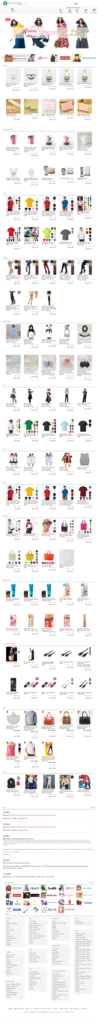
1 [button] (46, 52)
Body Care (55, 952)
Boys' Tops (32, 931)
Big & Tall (32, 984)
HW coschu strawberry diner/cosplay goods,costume (13, 468)
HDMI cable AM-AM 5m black (67, 662)
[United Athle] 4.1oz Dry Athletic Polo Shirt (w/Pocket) (84, 243)
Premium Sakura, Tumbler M (82, 178)
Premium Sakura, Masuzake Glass (47, 178)
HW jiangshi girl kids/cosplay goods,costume (46, 404)
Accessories (33, 982)
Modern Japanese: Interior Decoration (60, 996)
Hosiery (8, 971)
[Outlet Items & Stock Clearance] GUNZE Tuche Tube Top (13, 758)
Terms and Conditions (20, 1008)
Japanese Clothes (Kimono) (11, 939)
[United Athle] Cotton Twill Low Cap (48, 534)
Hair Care (55, 955)
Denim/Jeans (10, 930)
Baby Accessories (11, 986)
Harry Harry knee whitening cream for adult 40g (83, 599)
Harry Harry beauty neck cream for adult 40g (66, 599)
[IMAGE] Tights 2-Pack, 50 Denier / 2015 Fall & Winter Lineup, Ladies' (31, 277)
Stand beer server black (29, 662)
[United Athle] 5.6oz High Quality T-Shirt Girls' (83, 213)
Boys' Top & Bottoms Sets (37, 936)
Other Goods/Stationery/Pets (59, 971)
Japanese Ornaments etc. (60, 987)
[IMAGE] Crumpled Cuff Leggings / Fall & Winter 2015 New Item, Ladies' (13, 308)
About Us (11, 1008)
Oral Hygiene (56, 963)
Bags (53, 921)
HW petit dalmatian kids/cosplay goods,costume (12, 404)
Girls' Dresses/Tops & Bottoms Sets (35, 926)
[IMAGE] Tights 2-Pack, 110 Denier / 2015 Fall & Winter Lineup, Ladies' (65, 277)
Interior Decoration (57, 976)
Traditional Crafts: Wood (82, 943)
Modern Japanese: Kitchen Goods (60, 992)
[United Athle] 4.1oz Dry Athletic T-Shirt (30, 242)
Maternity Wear (11, 988)
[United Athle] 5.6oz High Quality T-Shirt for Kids (13, 435)
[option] (49, 32)
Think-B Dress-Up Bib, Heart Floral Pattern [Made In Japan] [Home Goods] (67, 372)
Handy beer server (11, 662)
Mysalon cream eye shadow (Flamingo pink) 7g (67, 630)
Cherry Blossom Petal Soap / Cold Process (48, 114)
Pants (8, 927)
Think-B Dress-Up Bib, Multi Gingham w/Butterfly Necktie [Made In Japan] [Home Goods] (84, 372)
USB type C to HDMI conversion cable (12, 693)
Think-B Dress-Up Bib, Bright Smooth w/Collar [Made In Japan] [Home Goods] (13, 372)
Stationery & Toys (80, 989)
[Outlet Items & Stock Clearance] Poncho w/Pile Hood (13, 727)
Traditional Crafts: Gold (82, 952)
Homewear (9, 967)
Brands (54, 959)
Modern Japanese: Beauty (83, 976)
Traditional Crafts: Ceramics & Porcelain (81, 938)
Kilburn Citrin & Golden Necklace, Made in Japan (67, 566)
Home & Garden (80, 983)
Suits (7, 932)
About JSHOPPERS (64, 1008)
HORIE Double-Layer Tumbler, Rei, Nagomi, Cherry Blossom (13, 149)
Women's (9, 918)
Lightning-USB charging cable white (67, 693)
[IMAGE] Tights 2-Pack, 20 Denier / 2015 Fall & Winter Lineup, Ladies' (13, 277)
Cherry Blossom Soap (66, 114)
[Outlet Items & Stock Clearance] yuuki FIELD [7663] (84, 727)
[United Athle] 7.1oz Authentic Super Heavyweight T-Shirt (83, 502)
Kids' (31, 918)
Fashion (77, 985)
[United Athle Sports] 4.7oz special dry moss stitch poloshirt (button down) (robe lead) (49, 213)
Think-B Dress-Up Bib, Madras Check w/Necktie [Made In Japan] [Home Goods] (48, 372)
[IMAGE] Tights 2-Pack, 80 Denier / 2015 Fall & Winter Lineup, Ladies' (49, 277)
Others (8, 944)
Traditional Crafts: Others (82, 958)
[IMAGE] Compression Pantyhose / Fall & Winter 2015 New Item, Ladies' (31, 308)
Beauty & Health (56, 945)
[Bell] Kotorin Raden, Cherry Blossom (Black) (30, 85)
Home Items (56, 974)
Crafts (77, 931)
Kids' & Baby (79, 923)
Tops (7, 921)
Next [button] (95, 58)
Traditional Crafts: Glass (82, 954)
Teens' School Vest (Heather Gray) (83, 468)
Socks (8, 969)
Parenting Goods (11, 994)
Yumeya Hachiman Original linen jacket (83, 790)
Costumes (55, 989)
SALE (77, 918)
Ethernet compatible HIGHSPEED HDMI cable (48, 663)
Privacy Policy (29, 1008)
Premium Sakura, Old (66, 178)
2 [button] (49, 52)
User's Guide (77, 1008)
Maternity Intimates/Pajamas (12, 991)
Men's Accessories (58, 934)
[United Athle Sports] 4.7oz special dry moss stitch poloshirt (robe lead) (13, 213)
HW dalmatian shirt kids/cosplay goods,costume (65, 404)
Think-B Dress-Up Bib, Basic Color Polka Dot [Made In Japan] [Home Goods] (84, 341)
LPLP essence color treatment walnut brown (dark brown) (31, 599)
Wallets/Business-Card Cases (59, 924)
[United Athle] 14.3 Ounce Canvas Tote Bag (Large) (12, 566)
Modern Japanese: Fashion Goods (83, 969)
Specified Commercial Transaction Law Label (43, 1008)
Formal (8, 934)
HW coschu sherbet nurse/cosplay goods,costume (48, 468)
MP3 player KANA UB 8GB (48, 693)
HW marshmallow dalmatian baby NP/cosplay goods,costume (65, 341)
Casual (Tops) (33, 971)
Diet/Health (55, 957)
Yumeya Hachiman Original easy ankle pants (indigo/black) (30, 791)
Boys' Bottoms (33, 934)
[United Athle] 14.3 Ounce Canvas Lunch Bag (30, 566)
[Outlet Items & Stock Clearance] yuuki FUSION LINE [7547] (48, 727)
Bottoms (77, 921)
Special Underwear (12, 965)
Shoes (31, 980)
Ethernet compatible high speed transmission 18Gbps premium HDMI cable (83, 664)
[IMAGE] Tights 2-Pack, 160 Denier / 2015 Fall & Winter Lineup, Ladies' (83, 277)
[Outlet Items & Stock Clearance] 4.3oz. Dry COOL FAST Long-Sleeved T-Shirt (30, 728)
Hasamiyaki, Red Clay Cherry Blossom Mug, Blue (48, 149)
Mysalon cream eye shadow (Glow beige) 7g (83, 630)
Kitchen (77, 980)
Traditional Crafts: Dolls (82, 956)
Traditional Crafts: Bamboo (83, 941)
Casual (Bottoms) (34, 974)
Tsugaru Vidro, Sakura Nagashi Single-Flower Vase (31, 179)
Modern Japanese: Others (83, 978)
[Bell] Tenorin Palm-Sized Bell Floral (48, 84)
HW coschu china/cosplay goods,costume (64, 468)
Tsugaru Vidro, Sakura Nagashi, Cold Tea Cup (13, 178)
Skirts (8, 925)
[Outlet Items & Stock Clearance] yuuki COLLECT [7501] (66, 727)
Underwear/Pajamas (35, 978)
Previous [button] (3, 58)
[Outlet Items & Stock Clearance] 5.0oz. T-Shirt (30, 758)
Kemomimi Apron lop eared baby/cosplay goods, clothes (12, 340)
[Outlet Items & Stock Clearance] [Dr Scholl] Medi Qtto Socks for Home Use (48, 759)
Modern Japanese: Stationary (80, 973)
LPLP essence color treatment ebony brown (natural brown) (49, 599)
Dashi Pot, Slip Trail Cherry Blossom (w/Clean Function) (83, 149)
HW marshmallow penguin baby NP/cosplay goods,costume (29, 341)
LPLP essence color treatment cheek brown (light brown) (13, 599)
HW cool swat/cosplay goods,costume (84, 404)
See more (93, 807)
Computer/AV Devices (58, 984)
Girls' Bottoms (33, 923)
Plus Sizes (9, 936)
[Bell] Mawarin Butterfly (84, 83)
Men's (31, 968)
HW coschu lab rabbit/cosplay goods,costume (28, 468)
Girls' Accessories (34, 929)
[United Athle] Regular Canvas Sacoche (30, 534)
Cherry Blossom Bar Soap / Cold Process (83, 114)
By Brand (55, 980)
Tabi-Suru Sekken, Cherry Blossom (11, 114)
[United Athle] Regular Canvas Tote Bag (13, 534)
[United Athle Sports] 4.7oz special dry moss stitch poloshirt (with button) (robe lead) (67, 213)
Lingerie (8, 963)
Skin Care (55, 948)
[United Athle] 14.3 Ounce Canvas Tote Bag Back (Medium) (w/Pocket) (83, 536)
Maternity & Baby (10, 981)
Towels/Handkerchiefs (58, 982)
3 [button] (52, 52)
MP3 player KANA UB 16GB (30, 693)
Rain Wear (55, 936)
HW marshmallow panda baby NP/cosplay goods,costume (49, 340)
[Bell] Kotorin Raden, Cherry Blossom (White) (12, 85)
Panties (8, 961)
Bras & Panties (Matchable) (11, 955)
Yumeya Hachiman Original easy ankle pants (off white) (47, 791)
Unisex (8, 942)
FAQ (72, 1008)
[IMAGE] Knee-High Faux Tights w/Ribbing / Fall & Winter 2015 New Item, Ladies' (49, 308)
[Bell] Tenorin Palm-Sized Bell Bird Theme (66, 84)
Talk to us (56, 1008)
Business (32, 976)
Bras (7, 959)
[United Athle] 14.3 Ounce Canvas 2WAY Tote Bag (66, 535)
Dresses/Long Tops (12, 923)
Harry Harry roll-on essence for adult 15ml (31, 629)
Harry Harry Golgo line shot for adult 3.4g (13, 629)
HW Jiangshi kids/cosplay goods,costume (28, 404)
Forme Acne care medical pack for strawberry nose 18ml (48, 630)
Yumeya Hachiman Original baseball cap (12, 790)
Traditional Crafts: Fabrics (83, 950)
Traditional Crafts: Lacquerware (80, 934)
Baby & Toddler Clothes (13, 984)
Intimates (9, 952)
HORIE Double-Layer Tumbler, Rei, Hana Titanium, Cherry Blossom (30, 149)
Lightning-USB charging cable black (84, 693)
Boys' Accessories (34, 938)
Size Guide (85, 1008)
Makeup (54, 950)
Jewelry (54, 929)
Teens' (31, 950)
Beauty (77, 987)
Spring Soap (27, 114)
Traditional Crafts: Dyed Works (82, 946)
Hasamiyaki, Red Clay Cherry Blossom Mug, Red (66, 149)
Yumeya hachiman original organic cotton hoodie (66, 791)
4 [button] (55, 52)
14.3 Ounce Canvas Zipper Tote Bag (48, 565)
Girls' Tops (32, 921)
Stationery (55, 978)
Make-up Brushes (57, 961)
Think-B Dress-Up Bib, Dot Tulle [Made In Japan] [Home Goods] (31, 371)
